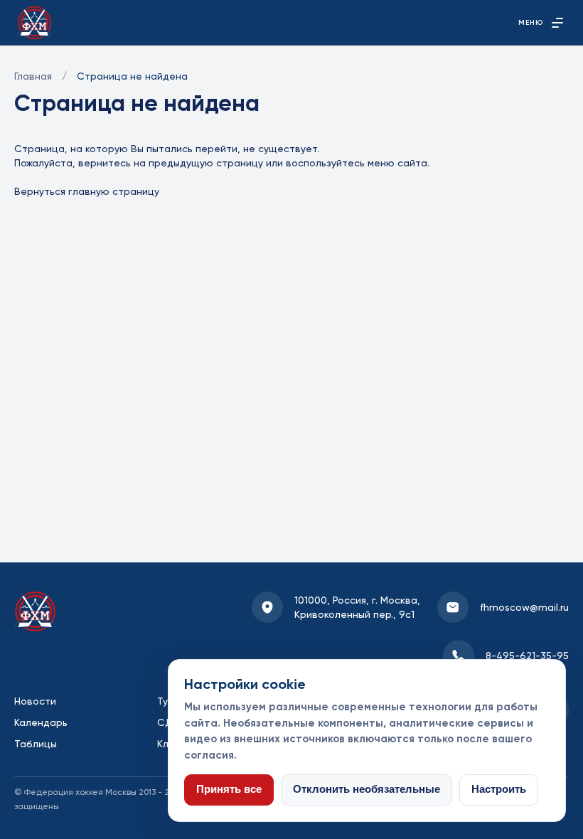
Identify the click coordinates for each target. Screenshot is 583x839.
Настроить (498, 789)
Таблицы (35, 743)
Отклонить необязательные (366, 789)
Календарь (41, 722)
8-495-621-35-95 (527, 655)
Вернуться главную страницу (86, 191)
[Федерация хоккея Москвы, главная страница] (34, 23)
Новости (35, 701)
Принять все (229, 789)
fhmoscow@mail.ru (524, 607)
